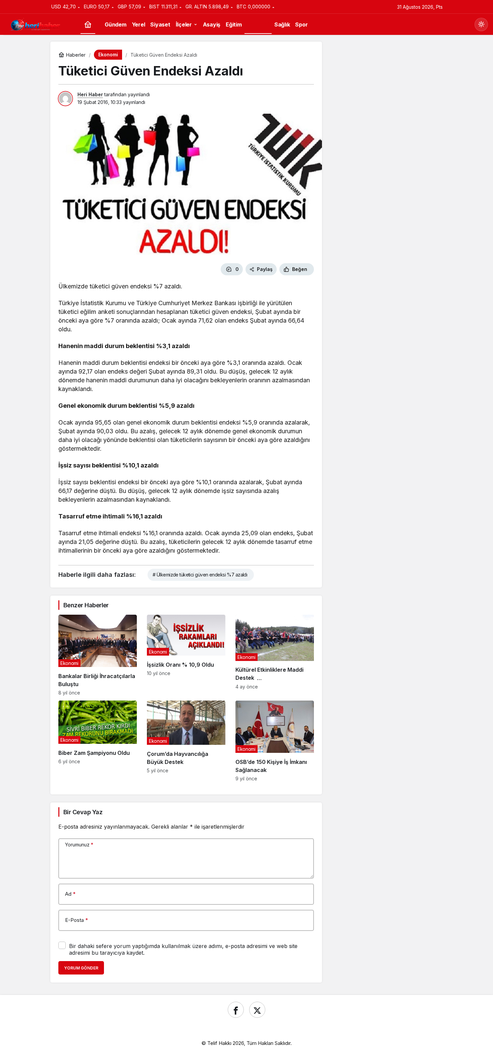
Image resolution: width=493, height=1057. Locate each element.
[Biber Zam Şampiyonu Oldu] (97, 741)
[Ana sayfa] (88, 25)
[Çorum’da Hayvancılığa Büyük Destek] (186, 741)
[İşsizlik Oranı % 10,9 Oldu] (186, 655)
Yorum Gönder (81, 967)
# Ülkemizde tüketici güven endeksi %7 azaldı (200, 574)
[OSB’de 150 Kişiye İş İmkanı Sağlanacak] (274, 741)
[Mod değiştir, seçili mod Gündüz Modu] (481, 24)
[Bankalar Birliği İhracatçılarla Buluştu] (97, 655)
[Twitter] (257, 1010)
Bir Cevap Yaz (82, 812)
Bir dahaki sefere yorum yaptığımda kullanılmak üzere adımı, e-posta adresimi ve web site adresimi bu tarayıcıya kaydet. (183, 949)
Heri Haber (90, 94)
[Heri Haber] (35, 23)
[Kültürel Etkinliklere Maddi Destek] (274, 655)
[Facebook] (236, 1010)
